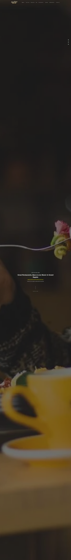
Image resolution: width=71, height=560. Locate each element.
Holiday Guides (51, 2)
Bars (36, 2)
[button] (24, 2)
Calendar (46, 2)
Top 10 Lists (27, 2)
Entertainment (41, 2)
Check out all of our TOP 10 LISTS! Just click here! (35, 279)
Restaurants (33, 2)
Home (23, 2)
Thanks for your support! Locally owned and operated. (35, 281)
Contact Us (57, 2)
